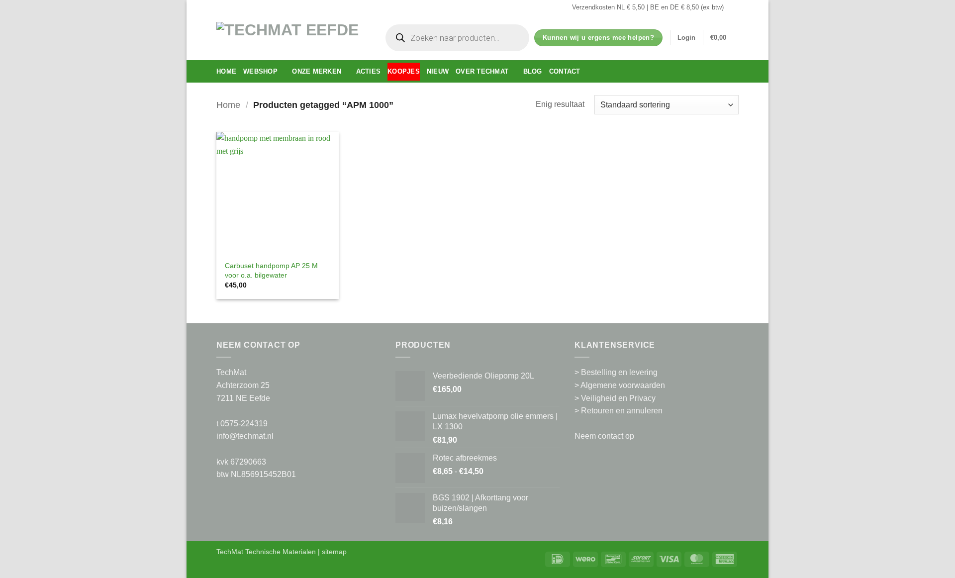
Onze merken (316, 71)
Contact (564, 71)
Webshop (260, 71)
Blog (532, 71)
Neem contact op (604, 436)
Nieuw (438, 71)
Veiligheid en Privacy (618, 398)
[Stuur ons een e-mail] (734, 7)
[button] (686, 38)
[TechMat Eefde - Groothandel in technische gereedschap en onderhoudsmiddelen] (291, 37)
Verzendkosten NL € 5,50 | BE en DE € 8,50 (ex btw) (648, 7)
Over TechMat (482, 71)
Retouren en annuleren (622, 410)
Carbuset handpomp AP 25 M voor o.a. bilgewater (271, 270)
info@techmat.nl (245, 436)
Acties (368, 71)
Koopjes (403, 71)
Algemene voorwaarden (622, 385)
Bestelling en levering (619, 372)
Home (226, 71)
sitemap (334, 552)
